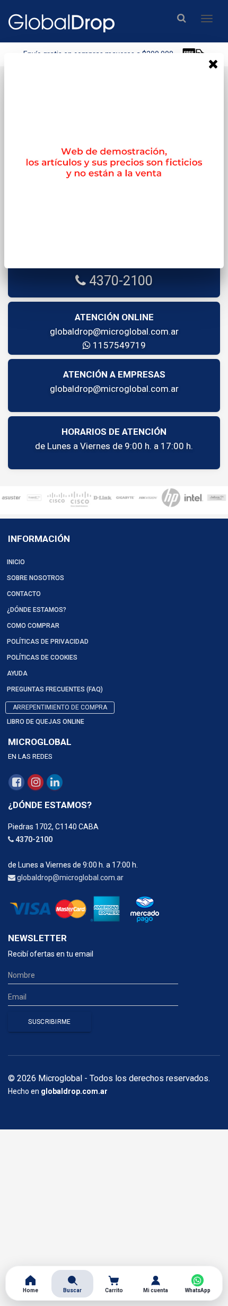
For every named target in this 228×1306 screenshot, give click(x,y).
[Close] (213, 63)
